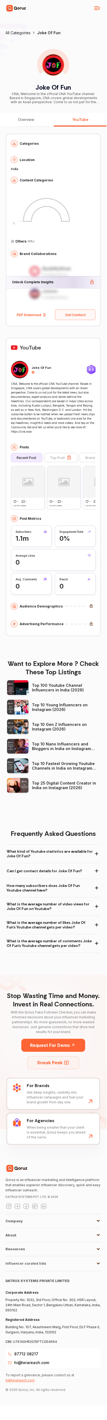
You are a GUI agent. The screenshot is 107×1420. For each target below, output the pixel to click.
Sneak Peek (50, 1062)
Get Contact (75, 315)
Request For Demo (50, 1045)
